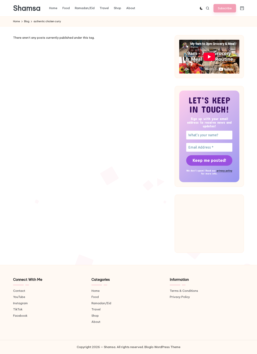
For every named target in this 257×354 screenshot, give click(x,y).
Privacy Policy (180, 297)
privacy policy (224, 170)
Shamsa (27, 8)
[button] (224, 8)
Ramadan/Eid (101, 303)
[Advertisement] (209, 223)
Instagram (20, 303)
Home (95, 291)
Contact (19, 291)
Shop (95, 316)
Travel (96, 309)
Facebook (20, 316)
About (95, 322)
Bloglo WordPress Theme (162, 347)
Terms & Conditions (184, 291)
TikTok (18, 309)
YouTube (19, 297)
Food (95, 297)
